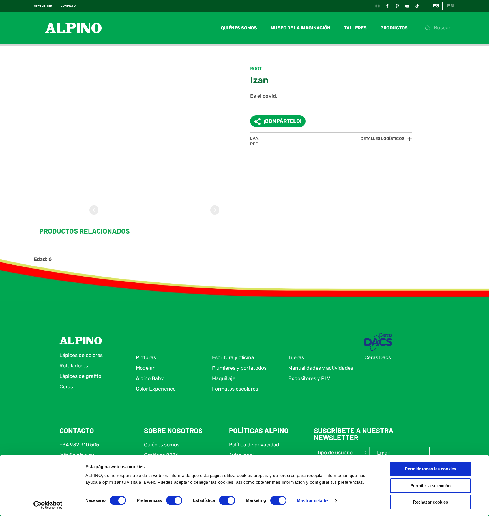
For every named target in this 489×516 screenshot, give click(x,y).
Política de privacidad (254, 445)
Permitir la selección (430, 485)
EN (450, 6)
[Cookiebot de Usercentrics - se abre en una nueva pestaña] (48, 505)
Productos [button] (394, 28)
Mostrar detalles (313, 500)
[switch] (174, 500)
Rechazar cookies (430, 502)
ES (436, 6)
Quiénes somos (239, 28)
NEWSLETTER (43, 5)
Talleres (355, 28)
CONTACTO (68, 5)
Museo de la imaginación (300, 28)
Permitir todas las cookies (430, 468)
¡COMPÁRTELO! (282, 121)
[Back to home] (68, 28)
